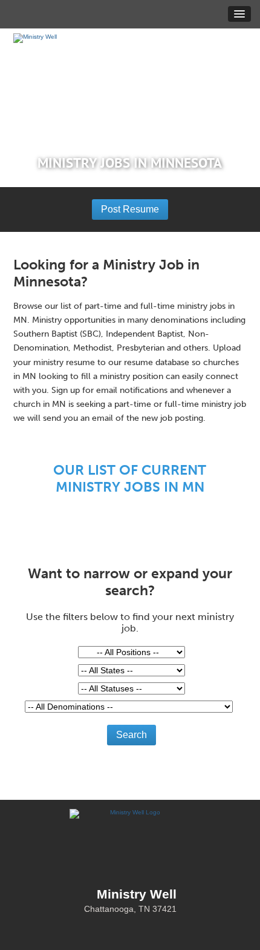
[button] (239, 14)
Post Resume (130, 209)
